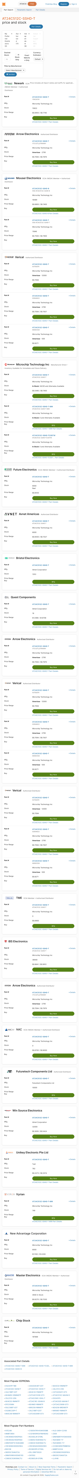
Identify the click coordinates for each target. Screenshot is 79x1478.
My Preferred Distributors (7, 40)
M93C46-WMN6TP (12, 1414)
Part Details (36, 27)
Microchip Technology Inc (36, 366)
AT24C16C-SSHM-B (37, 1401)
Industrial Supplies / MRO (35, 40)
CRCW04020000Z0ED (38, 1446)
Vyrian (20, 1194)
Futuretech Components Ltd (43, 1071)
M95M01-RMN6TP (60, 1411)
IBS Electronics (18, 941)
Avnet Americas (38, 514)
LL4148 (55, 1458)
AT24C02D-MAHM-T (61, 1401)
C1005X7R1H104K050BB (38, 1431)
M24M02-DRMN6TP (13, 1395)
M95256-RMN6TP (36, 1407)
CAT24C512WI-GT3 (36, 1395)
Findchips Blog (51, 4)
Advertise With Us (48, 1472)
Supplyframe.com (51, 1475)
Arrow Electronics (37, 134)
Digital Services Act (43, 1469)
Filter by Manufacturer (13, 66)
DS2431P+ (57, 1398)
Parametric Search (65, 1467)
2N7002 (32, 1455)
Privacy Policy (13, 1469)
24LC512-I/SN (58, 1389)
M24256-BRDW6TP (60, 1407)
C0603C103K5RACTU (13, 1458)
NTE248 (8, 1431)
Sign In (74, 4)
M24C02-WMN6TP (60, 1386)
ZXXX (55, 1434)
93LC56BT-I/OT (11, 1407)
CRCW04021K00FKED (13, 1440)
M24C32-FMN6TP (36, 1392)
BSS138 (8, 1449)
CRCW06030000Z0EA (14, 1446)
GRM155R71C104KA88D (14, 1443)
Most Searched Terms (47, 1467)
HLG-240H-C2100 (60, 1431)
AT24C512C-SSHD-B (40, 188)
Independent (25, 40)
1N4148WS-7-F (58, 1443)
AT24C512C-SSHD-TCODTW (43, 435)
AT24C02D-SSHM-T (13, 1389)
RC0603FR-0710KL (36, 1449)
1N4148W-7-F (58, 1440)
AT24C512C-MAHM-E (61, 1395)
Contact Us (22, 1467)
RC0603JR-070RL (36, 1458)
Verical (28, 257)
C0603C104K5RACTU (37, 1443)
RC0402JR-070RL (36, 1437)
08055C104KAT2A (12, 1452)
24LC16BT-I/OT (11, 1392)
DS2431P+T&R (10, 1386)
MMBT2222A (58, 1449)
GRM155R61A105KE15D (14, 1455)
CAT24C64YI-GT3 (60, 1392)
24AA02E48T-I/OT (36, 1386)
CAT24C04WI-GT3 (60, 1414)
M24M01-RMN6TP (36, 1404)
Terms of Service (27, 1469)
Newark (17, 86)
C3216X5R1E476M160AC (38, 1434)
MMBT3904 (9, 1434)
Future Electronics (44, 469)
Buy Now (53, 118)
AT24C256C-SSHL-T (37, 1398)
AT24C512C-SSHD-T (40, 97)
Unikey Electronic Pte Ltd (32, 1152)
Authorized (17, 39)
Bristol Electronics (28, 558)
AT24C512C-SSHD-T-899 (42, 406)
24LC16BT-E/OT (35, 1411)
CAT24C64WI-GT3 (36, 1414)
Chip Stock (23, 1320)
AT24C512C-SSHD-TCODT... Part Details (48, 458)
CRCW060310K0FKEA (13, 1437)
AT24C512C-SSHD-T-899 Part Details (47, 429)
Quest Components (23, 597)
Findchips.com (4, 4)
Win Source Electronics (27, 1110)
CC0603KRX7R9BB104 (61, 1446)
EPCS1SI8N (9, 1404)
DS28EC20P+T (11, 1411)
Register (64, 4)
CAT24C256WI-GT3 (60, 1404)
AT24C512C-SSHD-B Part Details (45, 213)
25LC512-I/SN (10, 1398)
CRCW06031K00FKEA (61, 1452)
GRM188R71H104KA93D (62, 1437)
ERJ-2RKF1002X (35, 1452)
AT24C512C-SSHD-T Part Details (45, 122)
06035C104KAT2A (60, 1455)
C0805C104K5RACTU (37, 1440)
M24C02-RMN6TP (12, 1401)
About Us (32, 1467)
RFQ (53, 425)
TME (35, 897)
